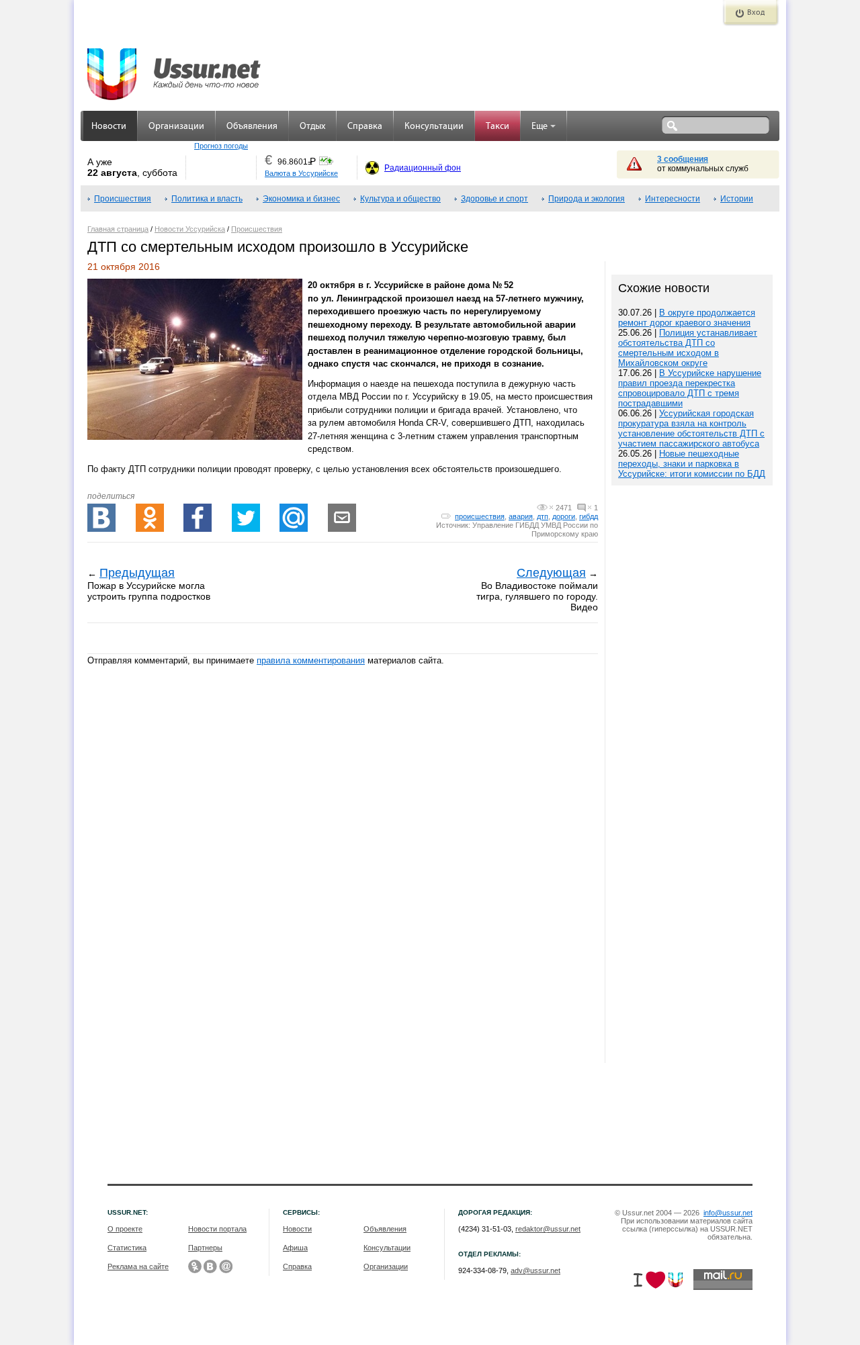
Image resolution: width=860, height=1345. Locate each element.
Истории (736, 198)
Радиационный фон (422, 168)
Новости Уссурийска (190, 229)
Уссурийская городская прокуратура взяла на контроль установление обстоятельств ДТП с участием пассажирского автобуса (691, 428)
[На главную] (174, 67)
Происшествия (122, 198)
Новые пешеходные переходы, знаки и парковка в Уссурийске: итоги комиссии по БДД (691, 464)
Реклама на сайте (138, 1266)
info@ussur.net (727, 1213)
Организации (176, 127)
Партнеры (205, 1248)
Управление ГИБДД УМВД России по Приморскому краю (535, 529)
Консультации (434, 127)
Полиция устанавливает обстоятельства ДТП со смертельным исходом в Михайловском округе (687, 348)
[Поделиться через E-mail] (342, 518)
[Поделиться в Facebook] (197, 518)
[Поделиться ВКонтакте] (101, 518)
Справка (364, 127)
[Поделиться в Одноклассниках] (150, 518)
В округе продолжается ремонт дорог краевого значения (686, 318)
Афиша (295, 1248)
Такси (497, 127)
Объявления (251, 127)
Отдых (312, 127)
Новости (108, 127)
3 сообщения (682, 159)
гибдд (588, 516)
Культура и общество (400, 198)
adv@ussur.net (535, 1270)
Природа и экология (586, 198)
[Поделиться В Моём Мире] (294, 518)
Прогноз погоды (221, 146)
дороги (563, 516)
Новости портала (217, 1229)
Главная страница (117, 229)
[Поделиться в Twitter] (246, 518)
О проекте (125, 1229)
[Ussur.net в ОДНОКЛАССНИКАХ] (195, 1266)
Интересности (672, 198)
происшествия (480, 516)
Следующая (551, 572)
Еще (539, 127)
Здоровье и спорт (494, 198)
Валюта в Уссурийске (301, 173)
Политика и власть (207, 198)
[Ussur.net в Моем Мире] (225, 1266)
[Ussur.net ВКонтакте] (210, 1266)
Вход (756, 13)
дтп (542, 516)
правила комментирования (311, 660)
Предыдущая (137, 572)
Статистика (127, 1248)
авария (521, 516)
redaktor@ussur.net (547, 1229)
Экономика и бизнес (301, 198)
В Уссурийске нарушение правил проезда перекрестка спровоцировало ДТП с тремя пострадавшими (689, 388)
